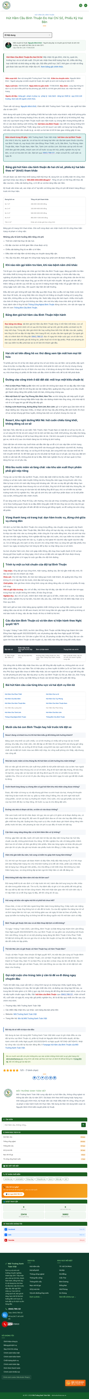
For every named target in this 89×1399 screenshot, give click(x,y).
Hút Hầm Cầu (40, 15)
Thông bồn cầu (44, 1146)
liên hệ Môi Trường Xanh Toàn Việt (32, 1018)
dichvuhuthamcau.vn (14, 1059)
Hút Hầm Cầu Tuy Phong (54, 699)
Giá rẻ (50, 1179)
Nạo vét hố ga (44, 1155)
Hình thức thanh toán (12, 1368)
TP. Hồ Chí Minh (65, 1266)
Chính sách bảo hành (12, 1357)
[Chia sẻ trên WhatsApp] (34, 1078)
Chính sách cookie (9, 1377)
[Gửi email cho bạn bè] (46, 1078)
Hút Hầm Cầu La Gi (52, 694)
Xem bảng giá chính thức (52, 66)
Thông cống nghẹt (44, 1141)
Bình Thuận (49, 15)
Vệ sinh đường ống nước (39, 1293)
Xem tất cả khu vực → (67, 1297)
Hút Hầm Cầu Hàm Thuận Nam (56, 703)
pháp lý (44, 96)
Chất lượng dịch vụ (11, 1360)
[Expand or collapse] (49, 35)
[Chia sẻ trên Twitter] (42, 1078)
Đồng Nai (63, 1285)
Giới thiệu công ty (11, 1341)
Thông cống (29, 1179)
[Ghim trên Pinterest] (50, 1078)
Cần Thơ (62, 1278)
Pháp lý (27, 1377)
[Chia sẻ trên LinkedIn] (54, 1078)
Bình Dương (63, 1282)
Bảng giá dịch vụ (10, 1345)
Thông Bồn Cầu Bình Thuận (25, 308)
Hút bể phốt (19, 1179)
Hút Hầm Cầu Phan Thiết (13, 694)
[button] (80, 5)
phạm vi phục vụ (33, 96)
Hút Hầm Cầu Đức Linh (54, 712)
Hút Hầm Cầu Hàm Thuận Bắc (15, 703)
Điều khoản (20, 1377)
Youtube (45, 1240)
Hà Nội (62, 1270)
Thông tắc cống (36, 1278)
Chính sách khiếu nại (12, 1372)
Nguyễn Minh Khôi (35, 43)
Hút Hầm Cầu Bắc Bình (13, 699)
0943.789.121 (49, 153)
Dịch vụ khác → (36, 1297)
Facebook (45, 1229)
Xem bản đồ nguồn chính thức (23, 99)
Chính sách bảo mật (12, 1353)
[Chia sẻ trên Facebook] (38, 1078)
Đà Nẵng (62, 1274)
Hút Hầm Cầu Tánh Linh (13, 712)
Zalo (45, 1235)
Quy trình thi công (11, 1349)
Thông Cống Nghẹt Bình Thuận (41, 304)
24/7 (66, 1179)
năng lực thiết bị (63, 96)
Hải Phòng (63, 1289)
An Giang (63, 1293)
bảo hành (52, 96)
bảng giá (21, 96)
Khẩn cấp (58, 1179)
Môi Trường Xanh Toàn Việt (25, 1014)
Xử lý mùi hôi (44, 1150)
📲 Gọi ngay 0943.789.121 (13, 1194)
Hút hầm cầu (44, 1137)
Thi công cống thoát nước (44, 1159)
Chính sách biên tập (12, 1364)
